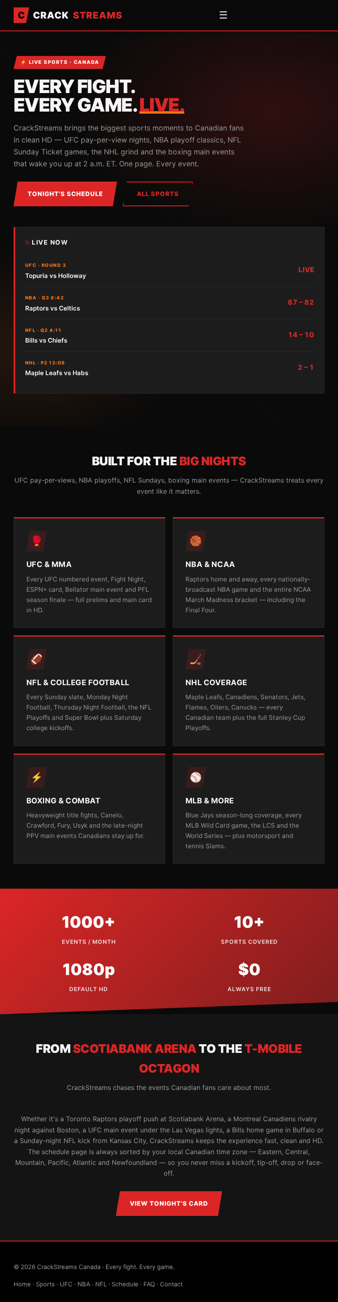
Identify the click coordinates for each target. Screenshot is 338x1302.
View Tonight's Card (169, 1203)
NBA (83, 1284)
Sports (45, 1284)
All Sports (158, 194)
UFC (66, 1284)
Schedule (125, 1284)
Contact (171, 1284)
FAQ (149, 1284)
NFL (101, 1284)
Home (22, 1284)
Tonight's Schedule (65, 194)
